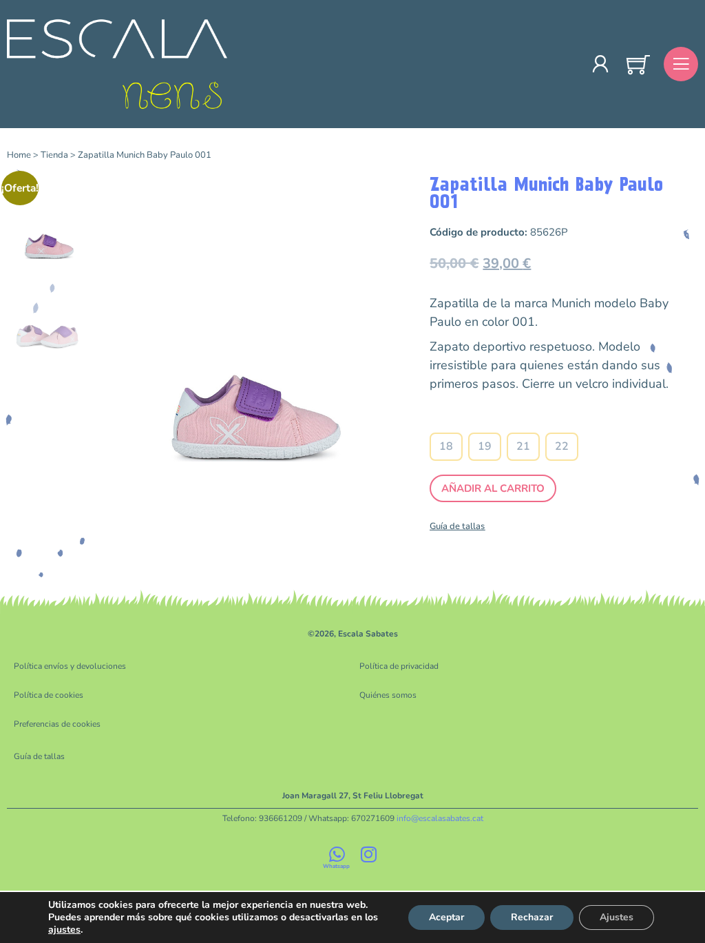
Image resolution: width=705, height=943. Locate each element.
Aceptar (446, 917)
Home (19, 155)
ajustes (64, 930)
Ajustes (616, 917)
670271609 (372, 818)
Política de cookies (48, 695)
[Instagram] (368, 854)
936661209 (280, 818)
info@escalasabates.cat (440, 818)
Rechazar (532, 917)
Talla (504, 421)
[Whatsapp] (337, 854)
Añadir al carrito (493, 488)
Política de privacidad (399, 666)
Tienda (54, 155)
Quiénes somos (388, 695)
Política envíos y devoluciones (70, 666)
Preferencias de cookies (57, 723)
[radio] (446, 446)
